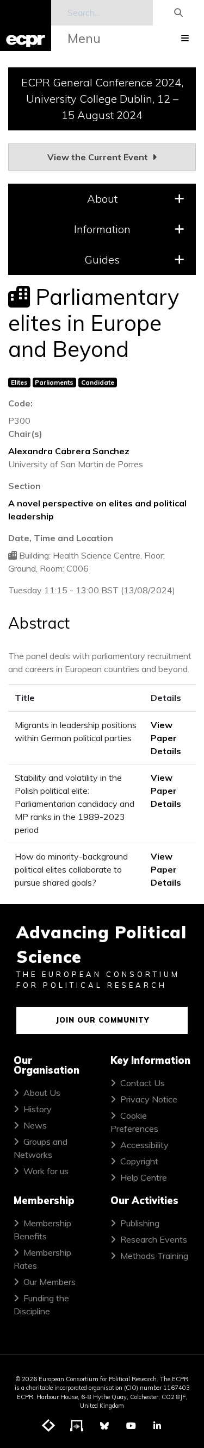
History (37, 1109)
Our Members (49, 1281)
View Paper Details (166, 737)
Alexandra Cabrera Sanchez (68, 451)
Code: (20, 403)
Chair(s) (25, 433)
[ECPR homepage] (25, 25)
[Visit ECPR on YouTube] (131, 1425)
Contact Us (142, 1082)
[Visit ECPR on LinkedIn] (157, 1425)
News (35, 1125)
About (102, 198)
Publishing (139, 1223)
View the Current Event (98, 157)
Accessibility (144, 1144)
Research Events (153, 1239)
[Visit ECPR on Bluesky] (104, 1425)
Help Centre (143, 1177)
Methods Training (154, 1255)
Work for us (46, 1170)
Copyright (139, 1161)
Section (24, 485)
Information (102, 229)
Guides (102, 259)
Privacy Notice (148, 1099)
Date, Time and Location (60, 537)
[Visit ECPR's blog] (49, 1426)
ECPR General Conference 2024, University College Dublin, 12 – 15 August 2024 (102, 99)
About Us (41, 1092)
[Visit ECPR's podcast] (77, 1426)
